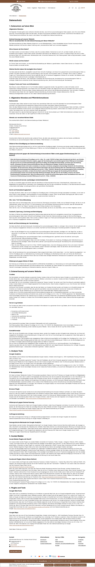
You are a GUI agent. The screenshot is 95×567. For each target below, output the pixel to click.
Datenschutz (43, 541)
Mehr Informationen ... (23, 565)
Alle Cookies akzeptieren (79, 565)
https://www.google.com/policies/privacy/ (24, 508)
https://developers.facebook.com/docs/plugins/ (21, 467)
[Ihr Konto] (76, 7)
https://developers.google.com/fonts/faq (38, 507)
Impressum (43, 539)
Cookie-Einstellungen (45, 543)
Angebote (80, 539)
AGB (56, 539)
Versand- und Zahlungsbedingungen (64, 543)
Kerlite (80, 541)
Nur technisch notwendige (62, 565)
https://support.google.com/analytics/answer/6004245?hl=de (25, 410)
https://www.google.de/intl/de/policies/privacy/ (21, 525)
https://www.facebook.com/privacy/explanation (54, 477)
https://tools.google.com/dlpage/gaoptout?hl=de (38, 398)
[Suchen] (69, 7)
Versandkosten (43, 561)
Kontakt (57, 545)
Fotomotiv (80, 543)
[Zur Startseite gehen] (16, 7)
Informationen (82, 545)
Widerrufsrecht (59, 541)
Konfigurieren (49, 565)
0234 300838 (74, 1)
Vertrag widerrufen (15, 551)
